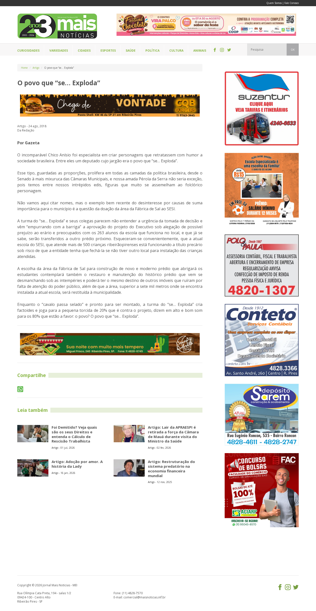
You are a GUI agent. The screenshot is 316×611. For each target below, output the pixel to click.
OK (293, 49)
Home (24, 67)
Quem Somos (274, 3)
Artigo (36, 67)
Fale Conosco (291, 3)
